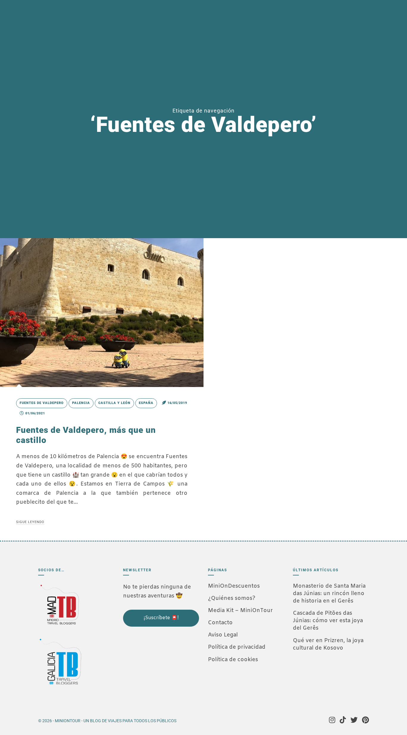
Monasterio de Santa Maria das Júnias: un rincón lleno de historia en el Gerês (329, 594)
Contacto (220, 622)
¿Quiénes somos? (231, 598)
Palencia (81, 403)
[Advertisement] (153, 667)
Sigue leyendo (30, 522)
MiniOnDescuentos (234, 586)
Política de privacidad (236, 647)
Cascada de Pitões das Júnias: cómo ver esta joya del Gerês (328, 621)
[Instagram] (332, 720)
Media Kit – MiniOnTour (240, 610)
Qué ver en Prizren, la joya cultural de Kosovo (328, 644)
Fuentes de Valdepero (42, 403)
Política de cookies (233, 659)
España (146, 403)
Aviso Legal (223, 635)
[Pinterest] (365, 720)
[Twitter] (354, 720)
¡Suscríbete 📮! (161, 618)
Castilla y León (114, 403)
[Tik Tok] (343, 720)
